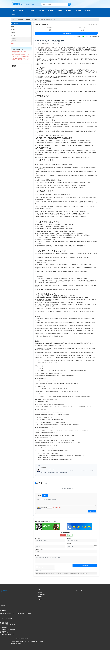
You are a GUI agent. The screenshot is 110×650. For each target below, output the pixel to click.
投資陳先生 (39, 43)
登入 (13, 14)
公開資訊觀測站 (19, 641)
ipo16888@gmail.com (4, 605)
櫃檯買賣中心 (34, 641)
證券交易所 (27, 641)
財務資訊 (14, 40)
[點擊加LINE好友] (47, 526)
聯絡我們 (40, 596)
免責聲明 (40, 599)
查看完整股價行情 (67, 33)
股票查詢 (51, 10)
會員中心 (88, 10)
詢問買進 (63, 535)
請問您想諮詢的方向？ (66, 532)
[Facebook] (76, 590)
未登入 (42, 495)
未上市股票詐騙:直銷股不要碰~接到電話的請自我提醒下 (50, 336)
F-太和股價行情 (19, 19)
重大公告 (13, 35)
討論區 (60, 10)
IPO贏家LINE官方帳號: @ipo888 (7, 618)
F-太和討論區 (28, 19)
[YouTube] (81, 590)
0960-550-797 (3, 610)
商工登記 (41, 641)
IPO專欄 (68, 10)
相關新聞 (13, 32)
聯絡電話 (69, 538)
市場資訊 (32, 10)
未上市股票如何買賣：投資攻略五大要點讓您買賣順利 (46, 362)
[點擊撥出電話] (79, 526)
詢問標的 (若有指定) (39, 549)
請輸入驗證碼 (44, 507)
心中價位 (37, 543)
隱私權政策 (18, 643)
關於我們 (40, 592)
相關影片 (14, 38)
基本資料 (13, 29)
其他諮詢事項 (38, 555)
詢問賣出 (69, 535)
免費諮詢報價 (85, 565)
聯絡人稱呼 (37, 538)
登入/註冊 (45, 495)
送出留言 (92, 511)
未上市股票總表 (41, 594)
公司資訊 (41, 10)
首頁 (13, 10)
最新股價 (13, 26)
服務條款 (23, 643)
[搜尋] (69, 4)
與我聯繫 (78, 10)
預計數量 (69, 543)
